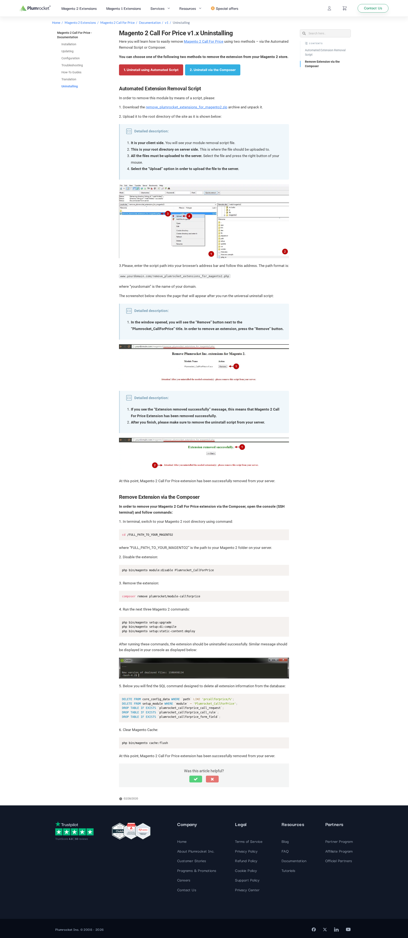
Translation (68, 79)
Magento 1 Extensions (123, 8)
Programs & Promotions (196, 870)
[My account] (329, 8)
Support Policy (247, 880)
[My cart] (344, 8)
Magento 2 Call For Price (117, 22)
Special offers (227, 8)
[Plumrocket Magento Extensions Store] (35, 8)
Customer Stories (191, 860)
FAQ (285, 851)
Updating (67, 51)
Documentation (150, 22)
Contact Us (186, 890)
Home (56, 22)
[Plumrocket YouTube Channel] (348, 929)
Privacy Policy (246, 851)
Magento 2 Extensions (79, 8)
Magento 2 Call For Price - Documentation (74, 35)
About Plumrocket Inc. (195, 851)
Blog (285, 841)
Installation (68, 44)
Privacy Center (247, 890)
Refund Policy (246, 860)
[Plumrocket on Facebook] (314, 929)
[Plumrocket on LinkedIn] (336, 929)
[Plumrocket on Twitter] (325, 929)
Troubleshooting (72, 65)
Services (157, 8)
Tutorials (288, 870)
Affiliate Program (339, 851)
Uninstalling (69, 86)
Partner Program (339, 841)
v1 (167, 22)
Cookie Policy (246, 870)
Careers (183, 880)
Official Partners (338, 860)
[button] (195, 779)
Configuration (70, 58)
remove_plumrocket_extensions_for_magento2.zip (186, 107)
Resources (187, 8)
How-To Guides (71, 72)
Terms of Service (248, 841)
